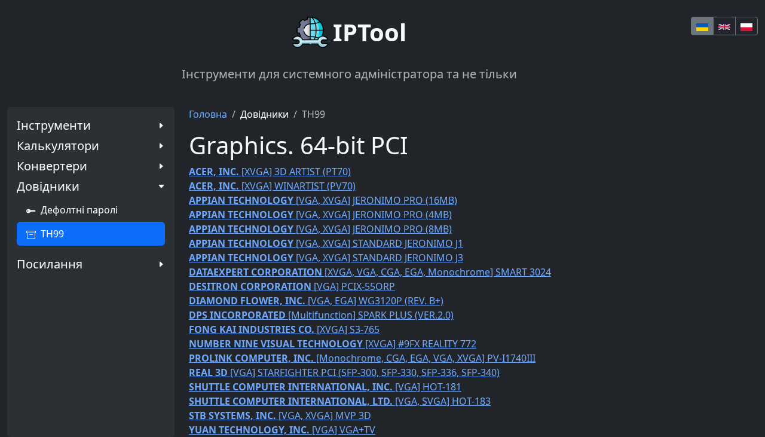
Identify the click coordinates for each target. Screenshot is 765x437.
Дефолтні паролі (79, 209)
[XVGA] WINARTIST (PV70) (272, 185)
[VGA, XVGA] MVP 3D (280, 415)
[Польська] (746, 26)
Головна (208, 114)
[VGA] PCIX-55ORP (292, 286)
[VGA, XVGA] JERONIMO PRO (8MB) (320, 229)
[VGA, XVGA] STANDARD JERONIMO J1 (326, 243)
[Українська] (702, 26)
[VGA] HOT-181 (325, 386)
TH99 (52, 233)
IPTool (369, 32)
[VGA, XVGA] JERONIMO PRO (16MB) (323, 200)
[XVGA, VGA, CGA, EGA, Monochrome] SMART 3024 (370, 272)
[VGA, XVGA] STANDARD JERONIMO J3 (326, 257)
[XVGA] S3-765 (284, 329)
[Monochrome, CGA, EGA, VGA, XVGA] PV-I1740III (362, 358)
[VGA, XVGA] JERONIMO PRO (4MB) (320, 214)
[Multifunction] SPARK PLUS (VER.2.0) (321, 315)
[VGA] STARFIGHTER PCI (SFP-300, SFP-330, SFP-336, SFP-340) (344, 372)
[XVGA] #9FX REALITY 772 (332, 343)
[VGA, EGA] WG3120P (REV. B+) (316, 300)
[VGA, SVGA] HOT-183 (340, 401)
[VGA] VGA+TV (282, 429)
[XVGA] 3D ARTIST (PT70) (270, 171)
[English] (724, 26)
